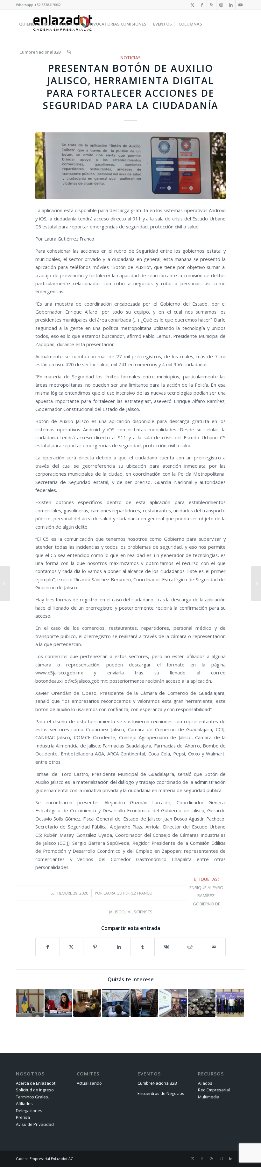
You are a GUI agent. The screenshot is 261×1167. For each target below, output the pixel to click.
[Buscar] (69, 52)
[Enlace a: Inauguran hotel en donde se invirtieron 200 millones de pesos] (144, 1003)
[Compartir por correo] (214, 947)
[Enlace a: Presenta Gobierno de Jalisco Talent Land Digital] (230, 1003)
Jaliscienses (139, 912)
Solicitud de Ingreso (35, 1090)
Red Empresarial (214, 1090)
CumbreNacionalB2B (157, 1083)
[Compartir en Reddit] (190, 947)
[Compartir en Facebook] (48, 947)
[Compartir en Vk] (166, 947)
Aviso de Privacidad (35, 1124)
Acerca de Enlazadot (35, 1083)
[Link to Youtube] (240, 5)
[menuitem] (36, 24)
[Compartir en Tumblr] (142, 947)
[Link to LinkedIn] (230, 5)
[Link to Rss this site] (211, 5)
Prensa (23, 1117)
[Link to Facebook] (202, 5)
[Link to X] (192, 5)
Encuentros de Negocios (161, 1093)
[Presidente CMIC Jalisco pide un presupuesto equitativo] (256, 583)
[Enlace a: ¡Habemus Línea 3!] (116, 1003)
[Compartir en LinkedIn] (119, 947)
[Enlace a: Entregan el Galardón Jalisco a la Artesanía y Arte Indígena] (201, 1003)
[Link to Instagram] (221, 5)
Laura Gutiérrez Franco (127, 893)
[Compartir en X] (71, 947)
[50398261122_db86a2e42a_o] (130, 165)
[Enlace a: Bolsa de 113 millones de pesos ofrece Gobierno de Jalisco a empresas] (173, 1003)
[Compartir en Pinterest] (95, 947)
